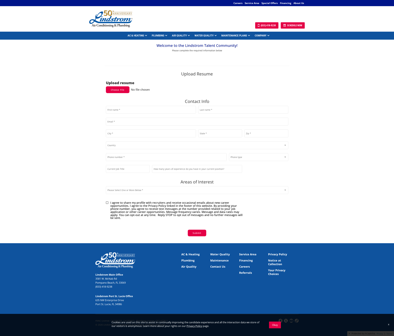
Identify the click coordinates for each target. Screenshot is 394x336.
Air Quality (179, 35)
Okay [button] (275, 325)
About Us (298, 3)
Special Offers (269, 3)
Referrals (245, 273)
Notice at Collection (275, 262)
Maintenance (219, 260)
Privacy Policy (277, 254)
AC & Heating (136, 35)
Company (260, 35)
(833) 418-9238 (268, 25)
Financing (285, 3)
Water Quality (204, 35)
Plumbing (158, 35)
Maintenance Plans (234, 35)
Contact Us (217, 266)
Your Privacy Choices (276, 272)
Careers (237, 3)
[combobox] (197, 146)
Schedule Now (294, 25)
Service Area (252, 3)
